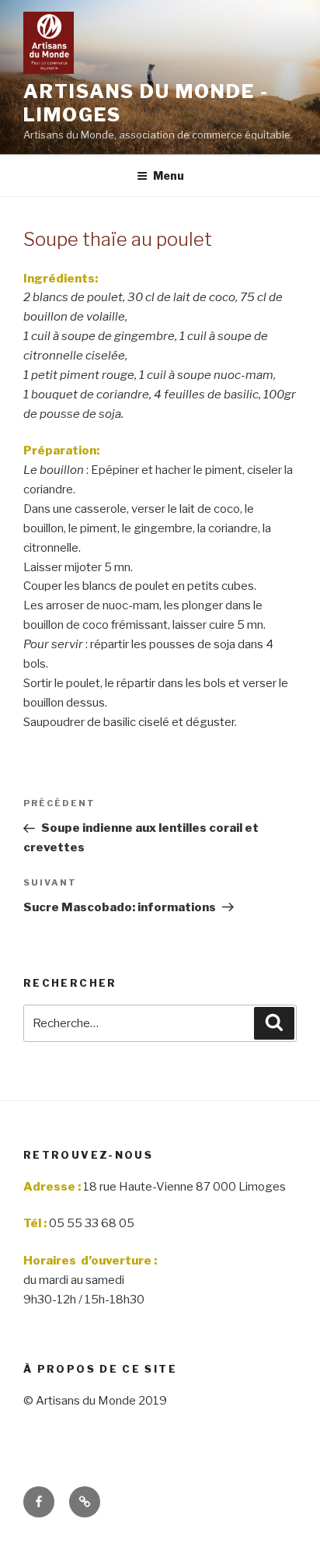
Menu (168, 175)
